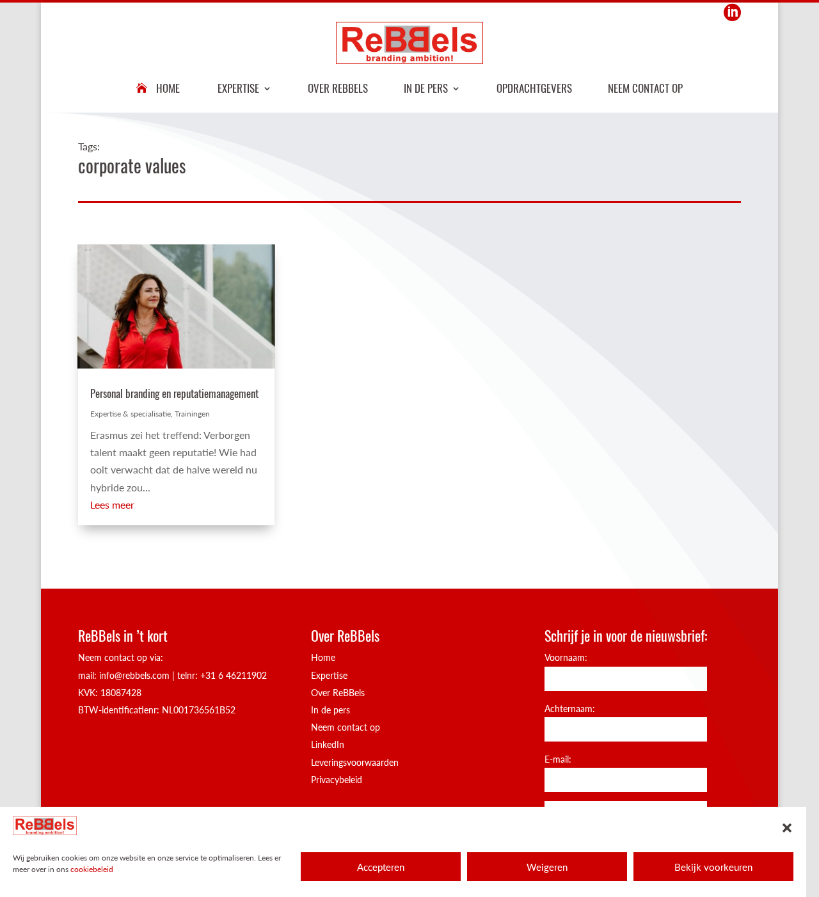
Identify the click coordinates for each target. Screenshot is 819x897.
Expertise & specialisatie (130, 413)
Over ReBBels (338, 88)
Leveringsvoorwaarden (355, 762)
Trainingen (192, 413)
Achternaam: (570, 708)
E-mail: (558, 759)
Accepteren (380, 867)
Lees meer (112, 504)
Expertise (238, 88)
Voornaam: (566, 657)
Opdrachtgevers (534, 88)
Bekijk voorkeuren (713, 867)
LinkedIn (327, 744)
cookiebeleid (91, 869)
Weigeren (547, 867)
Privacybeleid (336, 779)
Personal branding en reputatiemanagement (174, 393)
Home (168, 88)
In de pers (426, 88)
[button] (787, 828)
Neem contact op (645, 88)
